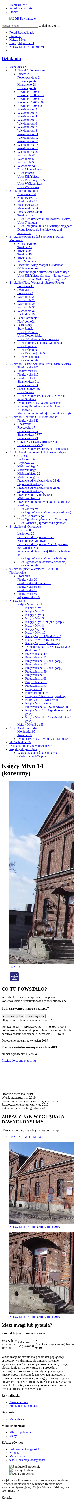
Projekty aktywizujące (23, 749)
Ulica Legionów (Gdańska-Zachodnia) (41, 558)
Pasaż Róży (24, 325)
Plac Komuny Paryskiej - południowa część (44, 413)
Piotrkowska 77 (27, 201)
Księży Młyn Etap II (30, 724)
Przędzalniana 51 (36, 657)
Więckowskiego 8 (28, 597)
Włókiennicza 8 (27, 130)
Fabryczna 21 (33, 689)
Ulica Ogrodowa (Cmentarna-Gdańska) (42, 519)
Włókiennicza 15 (27, 144)
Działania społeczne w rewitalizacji (31, 745)
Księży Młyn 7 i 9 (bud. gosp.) (44, 622)
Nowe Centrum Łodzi (23, 728)
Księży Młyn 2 (34, 611)
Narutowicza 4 (26, 194)
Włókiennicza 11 (27, 134)
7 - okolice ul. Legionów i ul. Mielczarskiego (37, 452)
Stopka (13, 12)
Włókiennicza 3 (27, 113)
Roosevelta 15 (26, 424)
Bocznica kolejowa (37, 692)
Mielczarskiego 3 (28, 466)
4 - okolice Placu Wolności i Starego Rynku (36, 282)
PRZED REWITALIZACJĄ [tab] (27, 1136)
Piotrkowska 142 (27, 420)
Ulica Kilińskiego (28, 176)
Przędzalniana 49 (36, 653)
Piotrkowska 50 (27, 593)
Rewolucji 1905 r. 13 (30, 91)
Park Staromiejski (28, 318)
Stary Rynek (25, 328)
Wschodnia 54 (26, 166)
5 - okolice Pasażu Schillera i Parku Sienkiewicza (40, 364)
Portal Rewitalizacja (21, 32)
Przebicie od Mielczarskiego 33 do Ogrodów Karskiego (38, 482)
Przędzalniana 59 (36, 671)
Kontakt (14, 1452)
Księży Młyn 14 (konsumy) (26, 46)
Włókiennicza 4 (27, 116)
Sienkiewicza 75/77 (29, 434)
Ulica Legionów (27, 332)
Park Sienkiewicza (28, 388)
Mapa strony (17, 1456)
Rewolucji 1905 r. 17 (30, 98)
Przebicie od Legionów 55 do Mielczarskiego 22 (35, 496)
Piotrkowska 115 (27, 374)
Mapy (13, 1436)
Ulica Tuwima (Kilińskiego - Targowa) (41, 279)
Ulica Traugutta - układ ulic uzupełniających (44, 226)
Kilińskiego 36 (26, 88)
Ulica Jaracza (25, 173)
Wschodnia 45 (26, 155)
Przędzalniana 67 (36, 682)
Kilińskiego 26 (26, 81)
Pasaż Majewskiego (29, 169)
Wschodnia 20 (26, 296)
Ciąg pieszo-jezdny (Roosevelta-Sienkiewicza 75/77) (37, 443)
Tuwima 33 (24, 247)
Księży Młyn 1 (34, 607)
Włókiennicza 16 (27, 148)
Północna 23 (25, 293)
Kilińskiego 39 (26, 243)
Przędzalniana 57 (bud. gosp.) (43, 668)
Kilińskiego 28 (26, 84)
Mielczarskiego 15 (28, 470)
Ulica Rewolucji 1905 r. (32, 180)
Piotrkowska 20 (27, 579)
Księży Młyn (17, 39)
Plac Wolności (26, 321)
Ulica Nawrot (25, 392)
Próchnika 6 (24, 576)
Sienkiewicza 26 (27, 208)
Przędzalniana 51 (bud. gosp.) (43, 661)
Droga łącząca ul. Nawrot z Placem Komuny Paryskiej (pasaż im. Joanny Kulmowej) (40, 406)
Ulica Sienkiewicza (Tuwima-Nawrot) (41, 395)
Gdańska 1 (24, 455)
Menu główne (18, 4)
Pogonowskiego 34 (29, 77)
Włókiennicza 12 (27, 137)
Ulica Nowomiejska (29, 335)
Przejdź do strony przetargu (19, 1060)
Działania (15, 36)
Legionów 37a (26, 459)
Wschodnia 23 (26, 300)
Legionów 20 (25, 533)
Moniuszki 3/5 (26, 731)
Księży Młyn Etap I (21, 43)
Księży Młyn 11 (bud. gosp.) (43, 636)
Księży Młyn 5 (34, 618)
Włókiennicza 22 (27, 151)
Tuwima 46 (24, 254)
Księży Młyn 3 (34, 615)
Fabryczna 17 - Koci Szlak (42, 699)
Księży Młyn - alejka (38, 703)
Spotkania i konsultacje (23, 1405)
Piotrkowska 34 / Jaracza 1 (34, 583)
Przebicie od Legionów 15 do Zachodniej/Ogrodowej (35, 538)
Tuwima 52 (24, 257)
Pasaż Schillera (26, 399)
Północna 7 (24, 289)
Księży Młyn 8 (34, 625)
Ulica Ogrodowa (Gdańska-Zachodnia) (41, 562)
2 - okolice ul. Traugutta (24, 190)
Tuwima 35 (24, 250)
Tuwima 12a (25, 215)
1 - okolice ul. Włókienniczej (27, 70)
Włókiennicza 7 (27, 127)
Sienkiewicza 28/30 (29, 212)
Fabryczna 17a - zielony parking (45, 696)
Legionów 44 (25, 463)
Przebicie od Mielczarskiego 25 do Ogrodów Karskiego (38, 489)
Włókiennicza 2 (27, 109)
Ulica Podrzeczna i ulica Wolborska (39, 342)
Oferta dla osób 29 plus (31, 756)
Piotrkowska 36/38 (29, 586)
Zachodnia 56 (26, 314)
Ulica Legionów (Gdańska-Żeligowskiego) (44, 512)
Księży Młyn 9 (34, 629)
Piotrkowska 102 (27, 367)
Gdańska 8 (24, 530)
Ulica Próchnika (27, 349)
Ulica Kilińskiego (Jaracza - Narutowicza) (43, 275)
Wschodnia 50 (26, 158)
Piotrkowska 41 (27, 590)
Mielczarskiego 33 (28, 477)
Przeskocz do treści (21, 8)
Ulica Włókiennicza (29, 183)
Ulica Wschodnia (28, 187)
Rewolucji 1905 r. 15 (30, 95)
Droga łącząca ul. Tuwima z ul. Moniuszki (43, 738)
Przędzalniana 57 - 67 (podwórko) (46, 706)
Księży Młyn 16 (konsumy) (42, 643)
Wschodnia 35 (26, 307)
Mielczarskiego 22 (28, 473)
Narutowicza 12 (27, 197)
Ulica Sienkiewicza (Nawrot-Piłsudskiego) (43, 448)
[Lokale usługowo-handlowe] (14, 980)
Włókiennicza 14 (27, 141)
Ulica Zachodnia (27, 360)
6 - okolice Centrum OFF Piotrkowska (33, 417)
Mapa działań (17, 67)
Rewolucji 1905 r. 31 (30, 105)
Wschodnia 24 (26, 303)
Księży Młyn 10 (35, 632)
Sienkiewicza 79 (27, 438)
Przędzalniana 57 (36, 664)
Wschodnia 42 (26, 310)
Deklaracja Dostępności (24, 1449)
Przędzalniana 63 (36, 678)
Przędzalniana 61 (36, 675)
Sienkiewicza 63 (27, 385)
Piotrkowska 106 (27, 371)
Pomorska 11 (25, 286)
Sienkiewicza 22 (27, 204)
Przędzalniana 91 (36, 685)
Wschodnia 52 (26, 162)
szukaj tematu (47, 25)
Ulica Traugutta (27, 222)
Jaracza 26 (23, 74)
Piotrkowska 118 (27, 378)
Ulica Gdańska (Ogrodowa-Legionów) (41, 523)
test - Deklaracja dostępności (27, 1460)
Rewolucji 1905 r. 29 (30, 102)
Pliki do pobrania (20, 1432)
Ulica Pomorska (27, 346)
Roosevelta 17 (26, 427)
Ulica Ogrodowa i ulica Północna (38, 339)
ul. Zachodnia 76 (20, 742)
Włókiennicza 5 (27, 120)
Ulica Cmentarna (27, 508)
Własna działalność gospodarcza (37, 752)
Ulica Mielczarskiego (30, 516)
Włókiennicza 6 (27, 123)
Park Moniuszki (27, 261)
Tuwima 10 (24, 735)
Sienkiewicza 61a (28, 381)
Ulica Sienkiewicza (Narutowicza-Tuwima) (44, 219)
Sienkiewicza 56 (27, 431)
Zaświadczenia (18, 1402)
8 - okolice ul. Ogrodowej (25, 526)
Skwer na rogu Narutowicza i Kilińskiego (43, 272)
